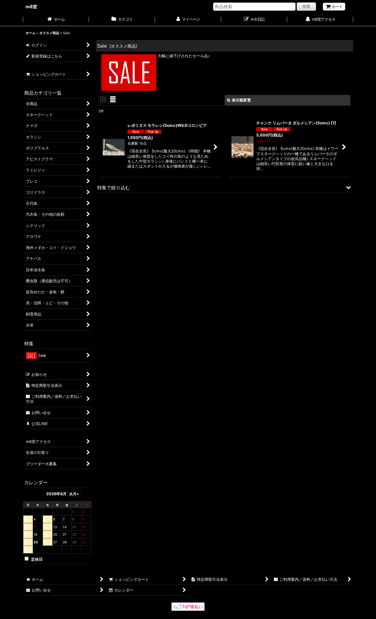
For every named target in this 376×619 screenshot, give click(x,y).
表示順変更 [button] (241, 100)
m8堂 (31, 6)
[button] (224, 187)
